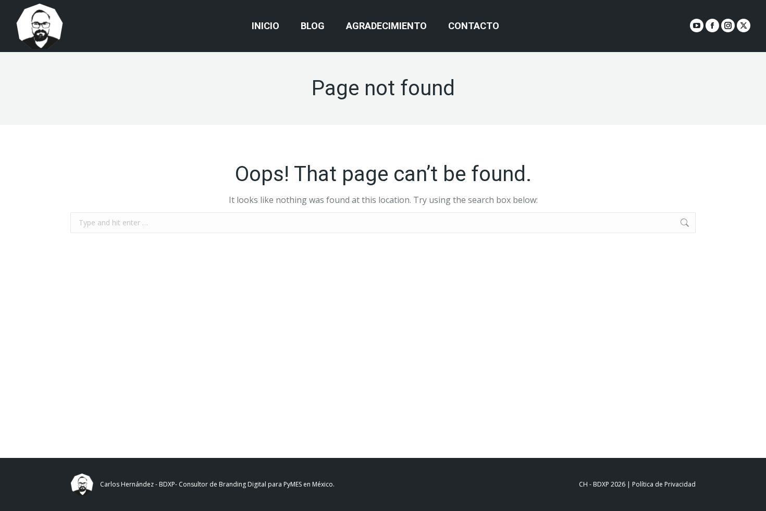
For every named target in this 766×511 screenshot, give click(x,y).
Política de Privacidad (664, 484)
